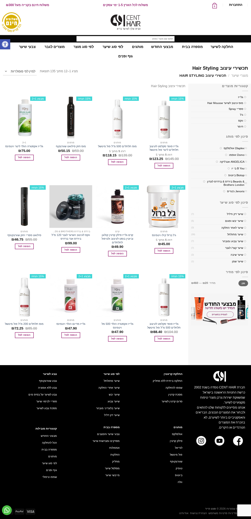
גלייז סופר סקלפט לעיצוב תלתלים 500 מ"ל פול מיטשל (164, 325)
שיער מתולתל (235, 234)
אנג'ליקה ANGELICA (232, 161)
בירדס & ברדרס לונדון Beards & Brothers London (225, 183)
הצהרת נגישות (198, 513)
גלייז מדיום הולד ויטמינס (70, 323)
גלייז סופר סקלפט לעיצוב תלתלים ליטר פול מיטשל (163, 148)
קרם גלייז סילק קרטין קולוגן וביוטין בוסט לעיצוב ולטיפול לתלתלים (117, 238)
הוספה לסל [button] (164, 165)
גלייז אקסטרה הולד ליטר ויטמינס (24, 146)
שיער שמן (237, 261)
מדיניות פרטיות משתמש (222, 513)
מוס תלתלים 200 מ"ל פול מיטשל (24, 323)
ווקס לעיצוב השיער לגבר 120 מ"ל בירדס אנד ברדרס (71, 236)
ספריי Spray (236, 109)
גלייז (240, 97)
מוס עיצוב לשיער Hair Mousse (225, 103)
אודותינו (183, 513)
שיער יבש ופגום (234, 220)
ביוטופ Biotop (236, 175)
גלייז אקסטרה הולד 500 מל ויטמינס (117, 325)
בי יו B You (238, 168)
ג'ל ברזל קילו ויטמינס (164, 235)
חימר (240, 126)
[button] (5, 44)
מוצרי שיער (239, 75)
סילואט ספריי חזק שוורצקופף (24, 235)
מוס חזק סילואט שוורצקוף (71, 146)
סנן (243, 283)
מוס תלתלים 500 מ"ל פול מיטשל (117, 146)
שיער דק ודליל (235, 214)
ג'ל (241, 114)
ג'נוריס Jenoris (235, 191)
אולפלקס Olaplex (234, 148)
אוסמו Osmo (236, 155)
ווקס (240, 120)
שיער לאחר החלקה (232, 227)
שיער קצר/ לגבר (234, 248)
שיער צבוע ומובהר (232, 241)
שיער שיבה (237, 254)
